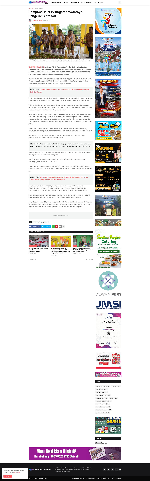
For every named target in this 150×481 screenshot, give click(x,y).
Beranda (31, 8)
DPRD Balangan (102, 386)
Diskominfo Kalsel (103, 395)
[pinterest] (119, 469)
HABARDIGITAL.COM (36, 67)
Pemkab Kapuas (102, 404)
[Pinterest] (56, 226)
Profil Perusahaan (116, 478)
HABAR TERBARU (56, 2)
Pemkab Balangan (103, 401)
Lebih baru (33, 259)
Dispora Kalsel (101, 398)
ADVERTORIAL (74, 2)
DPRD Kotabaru (101, 392)
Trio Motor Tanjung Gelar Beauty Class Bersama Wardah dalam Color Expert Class (38, 250)
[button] (119, 2)
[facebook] (104, 469)
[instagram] (116, 469)
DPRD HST (116, 386)
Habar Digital (43, 478)
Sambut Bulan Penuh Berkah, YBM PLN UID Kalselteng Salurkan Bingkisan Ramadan (83, 250)
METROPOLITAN (86, 2)
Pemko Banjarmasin (103, 410)
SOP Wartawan (90, 478)
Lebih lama (89, 259)
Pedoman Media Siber (103, 478)
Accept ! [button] (7, 476)
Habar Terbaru (39, 8)
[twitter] (108, 469)
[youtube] (112, 469)
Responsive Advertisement (60, 215)
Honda (113, 398)
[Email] (60, 226)
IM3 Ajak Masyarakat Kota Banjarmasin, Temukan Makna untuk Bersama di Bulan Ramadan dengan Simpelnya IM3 (60, 251)
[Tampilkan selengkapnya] (63, 226)
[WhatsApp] (53, 226)
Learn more (16, 472)
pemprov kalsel (45, 222)
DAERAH (65, 2)
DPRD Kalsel (101, 389)
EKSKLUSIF (98, 2)
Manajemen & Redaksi (78, 478)
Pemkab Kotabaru (103, 407)
